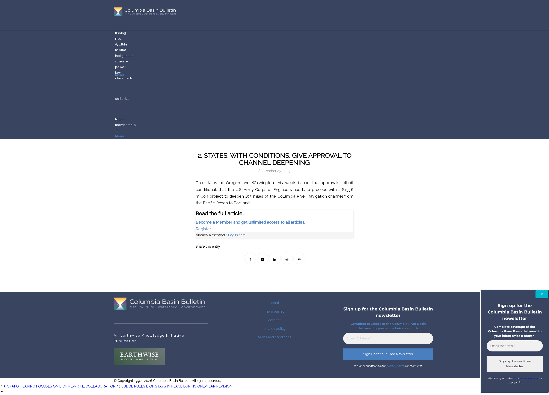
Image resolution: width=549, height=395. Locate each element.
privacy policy (275, 329)
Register (203, 229)
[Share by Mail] (299, 258)
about (274, 303)
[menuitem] (275, 33)
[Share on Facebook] (250, 258)
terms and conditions (274, 337)
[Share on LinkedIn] (275, 258)
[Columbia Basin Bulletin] (146, 15)
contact (274, 320)
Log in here (237, 235)
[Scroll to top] (2, 392)
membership (275, 311)
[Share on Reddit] (287, 258)
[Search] (116, 130)
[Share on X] (262, 258)
